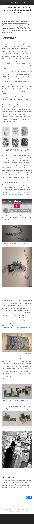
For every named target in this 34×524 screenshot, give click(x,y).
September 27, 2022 (7, 16)
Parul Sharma (20, 16)
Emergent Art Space (17, 2)
